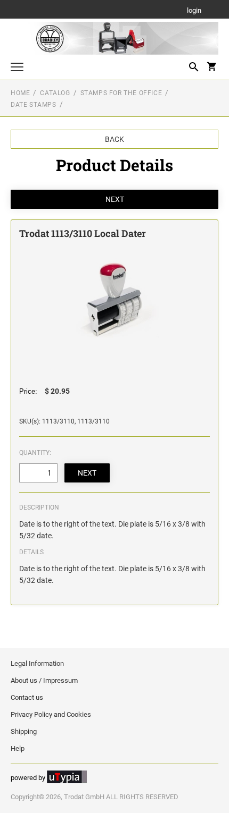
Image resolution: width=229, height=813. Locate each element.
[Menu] (17, 68)
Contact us (27, 697)
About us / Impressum (44, 680)
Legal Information (37, 663)
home (20, 93)
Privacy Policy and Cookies (51, 714)
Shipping (24, 731)
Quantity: (35, 452)
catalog (55, 93)
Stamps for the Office (121, 93)
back (114, 139)
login (194, 10)
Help (17, 748)
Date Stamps (33, 104)
